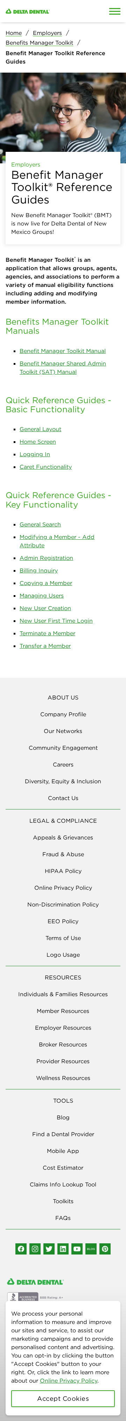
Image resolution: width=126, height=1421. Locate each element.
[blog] (91, 1249)
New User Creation (45, 608)
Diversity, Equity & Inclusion (63, 781)
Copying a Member (46, 582)
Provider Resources (63, 1061)
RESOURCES (63, 977)
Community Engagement (63, 747)
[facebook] (21, 1249)
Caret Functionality (46, 466)
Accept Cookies (63, 1398)
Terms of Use (63, 937)
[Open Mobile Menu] (115, 11)
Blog (63, 1117)
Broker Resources (63, 1044)
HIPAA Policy (63, 870)
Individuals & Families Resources (63, 994)
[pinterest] (105, 1249)
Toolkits (63, 1201)
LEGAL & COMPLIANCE (63, 820)
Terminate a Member (47, 633)
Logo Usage (63, 954)
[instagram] (35, 1249)
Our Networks (63, 730)
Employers (47, 32)
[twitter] (49, 1249)
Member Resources (63, 1010)
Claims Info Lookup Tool (63, 1184)
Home (14, 32)
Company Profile (63, 714)
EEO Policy (63, 921)
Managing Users (42, 595)
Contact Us (63, 797)
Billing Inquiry (39, 570)
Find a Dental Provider (63, 1134)
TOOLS (63, 1100)
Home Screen (38, 441)
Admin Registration (46, 557)
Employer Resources (63, 1027)
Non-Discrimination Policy (63, 904)
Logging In (35, 454)
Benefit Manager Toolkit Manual (63, 350)
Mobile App (63, 1150)
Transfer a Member (45, 645)
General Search (40, 524)
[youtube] (77, 1249)
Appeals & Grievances (63, 837)
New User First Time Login (56, 620)
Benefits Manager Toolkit (39, 42)
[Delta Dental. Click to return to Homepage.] (47, 11)
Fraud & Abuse (63, 854)
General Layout (40, 428)
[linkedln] (63, 1249)
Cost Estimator (63, 1167)
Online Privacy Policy (68, 1380)
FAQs (63, 1217)
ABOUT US (63, 697)
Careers (63, 764)
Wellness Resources (63, 1077)
